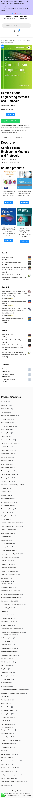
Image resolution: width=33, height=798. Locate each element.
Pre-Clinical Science (7, 727)
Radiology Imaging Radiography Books (12, 632)
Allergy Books (5, 405)
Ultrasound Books (6, 644)
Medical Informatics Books (8, 655)
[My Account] (14, 31)
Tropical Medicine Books (8, 771)
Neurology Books (6, 676)
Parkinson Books (6, 707)
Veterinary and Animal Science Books (12, 781)
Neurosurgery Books (7, 618)
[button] (29, 47)
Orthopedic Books (6, 625)
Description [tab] (6, 138)
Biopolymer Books (6, 464)
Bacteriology (4, 436)
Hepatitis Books (5, 611)
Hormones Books (6, 615)
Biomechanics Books (7, 453)
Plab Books (4, 720)
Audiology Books (6, 433)
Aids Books (4, 402)
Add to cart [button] (8, 202)
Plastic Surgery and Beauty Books (11, 628)
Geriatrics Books (6, 540)
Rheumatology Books (7, 747)
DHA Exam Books (6, 491)
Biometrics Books (6, 457)
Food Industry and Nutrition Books (11, 526)
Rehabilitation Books (7, 743)
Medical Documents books (8, 648)
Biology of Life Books (7, 730)
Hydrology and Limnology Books (10, 554)
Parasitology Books (6, 703)
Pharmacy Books (6, 714)
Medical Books (5, 581)
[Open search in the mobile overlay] (16, 26)
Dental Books (5, 488)
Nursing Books (5, 679)
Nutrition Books (5, 682)
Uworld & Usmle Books (7, 778)
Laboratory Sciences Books (9, 574)
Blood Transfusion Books (8, 474)
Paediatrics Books (6, 700)
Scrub (3, 750)
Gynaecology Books (7, 543)
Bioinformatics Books (7, 450)
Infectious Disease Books (8, 567)
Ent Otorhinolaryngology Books (10, 597)
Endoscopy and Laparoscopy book (11, 594)
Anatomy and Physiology (8, 415)
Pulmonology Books (7, 737)
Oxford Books (5, 696)
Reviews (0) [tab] (18, 138)
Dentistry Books (5, 583)
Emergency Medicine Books (9, 590)
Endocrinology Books (7, 502)
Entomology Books (6, 505)
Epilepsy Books (5, 512)
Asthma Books (5, 429)
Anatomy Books (5, 419)
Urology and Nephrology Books (10, 775)
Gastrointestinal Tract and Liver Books (12, 604)
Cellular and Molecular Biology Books (12, 484)
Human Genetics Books (8, 550)
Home (2, 40)
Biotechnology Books (7, 471)
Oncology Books (6, 686)
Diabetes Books (5, 495)
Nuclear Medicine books (8, 634)
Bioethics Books (5, 446)
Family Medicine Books (7, 516)
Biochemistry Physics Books (9, 443)
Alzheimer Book (5, 408)
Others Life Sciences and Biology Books (12, 693)
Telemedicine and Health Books (10, 761)
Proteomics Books (6, 733)
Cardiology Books (10, 40)
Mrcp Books (4, 669)
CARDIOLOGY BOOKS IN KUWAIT (13, 127)
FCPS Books (5, 519)
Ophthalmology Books (7, 621)
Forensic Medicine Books (8, 529)
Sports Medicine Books (7, 754)
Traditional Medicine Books (9, 768)
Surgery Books (5, 641)
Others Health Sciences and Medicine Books (14, 689)
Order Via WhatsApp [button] (11, 121)
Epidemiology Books (7, 509)
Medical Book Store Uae (16, 16)
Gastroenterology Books (8, 601)
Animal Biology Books (7, 426)
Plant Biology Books (7, 724)
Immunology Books (6, 564)
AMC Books (4, 412)
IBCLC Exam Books (7, 560)
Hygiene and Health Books (8, 557)
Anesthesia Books (6, 422)
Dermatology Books (6, 587)
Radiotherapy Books (7, 638)
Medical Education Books (8, 651)
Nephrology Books (6, 672)
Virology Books (5, 785)
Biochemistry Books (6, 440)
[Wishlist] (16, 31)
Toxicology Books (6, 764)
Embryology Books (6, 498)
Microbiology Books (6, 662)
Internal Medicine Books (8, 571)
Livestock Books (5, 578)
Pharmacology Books (7, 710)
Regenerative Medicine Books (9, 740)
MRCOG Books (5, 665)
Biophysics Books (6, 460)
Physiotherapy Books (7, 717)
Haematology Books (7, 608)
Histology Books (5, 547)
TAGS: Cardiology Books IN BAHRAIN (16, 130)
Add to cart (10, 114)
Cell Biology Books (6, 481)
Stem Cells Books (6, 757)
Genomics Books (6, 536)
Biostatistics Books (6, 467)
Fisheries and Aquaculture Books (10, 522)
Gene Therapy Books (7, 533)
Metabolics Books (6, 658)
